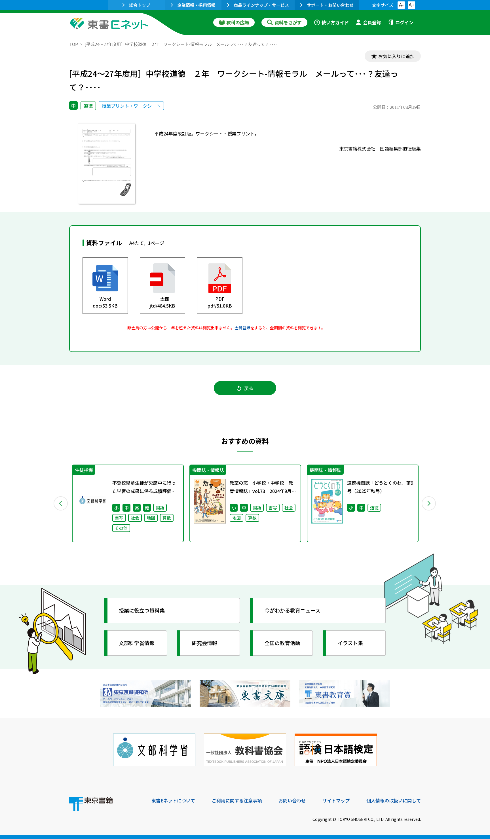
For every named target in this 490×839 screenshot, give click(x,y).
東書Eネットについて (173, 800)
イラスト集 (350, 643)
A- (401, 5)
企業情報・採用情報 (196, 5)
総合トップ (139, 5)
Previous (61, 503)
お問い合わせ (292, 800)
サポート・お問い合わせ (330, 5)
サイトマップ (336, 800)
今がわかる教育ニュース (292, 610)
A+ (411, 5)
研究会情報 (204, 643)
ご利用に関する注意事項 (237, 800)
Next (429, 503)
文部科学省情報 (137, 643)
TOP (73, 44)
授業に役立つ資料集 (142, 610)
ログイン (404, 22)
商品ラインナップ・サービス (261, 5)
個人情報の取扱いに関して (393, 800)
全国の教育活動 (282, 643)
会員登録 (372, 22)
